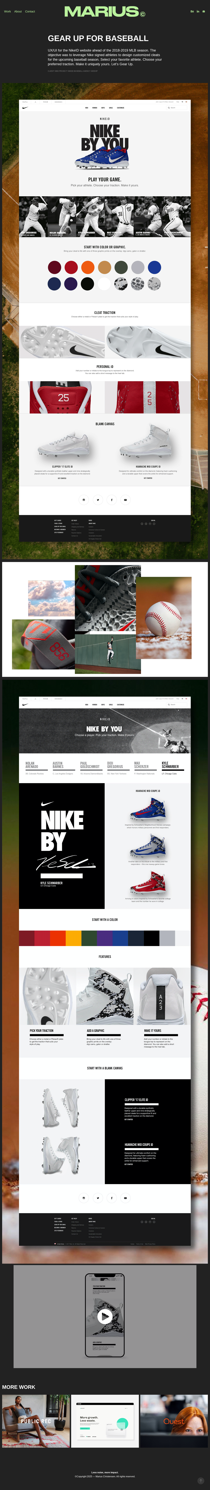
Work (7, 11)
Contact (30, 11)
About (18, 11)
